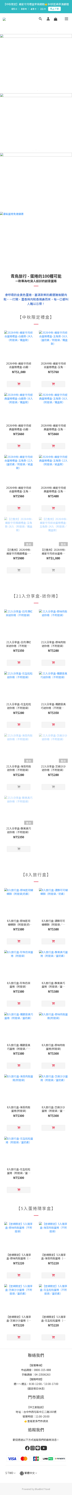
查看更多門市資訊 (37, 1421)
